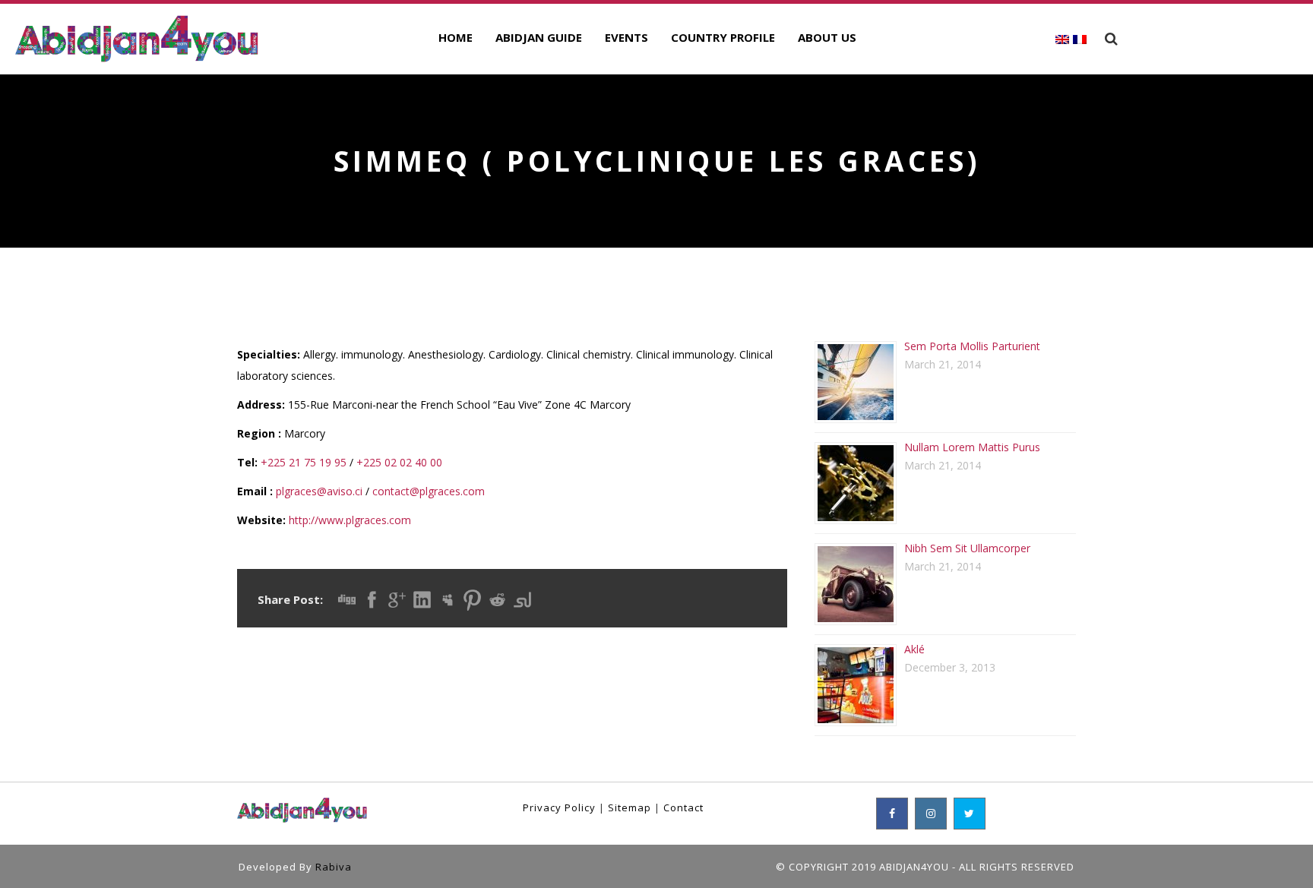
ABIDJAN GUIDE (538, 37)
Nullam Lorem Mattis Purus (972, 447)
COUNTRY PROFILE (723, 37)
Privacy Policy (559, 807)
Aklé (914, 649)
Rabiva (333, 867)
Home (455, 37)
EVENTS (626, 37)
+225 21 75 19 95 (303, 462)
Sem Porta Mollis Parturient (972, 346)
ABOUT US (827, 37)
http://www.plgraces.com (350, 520)
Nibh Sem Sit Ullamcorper (967, 548)
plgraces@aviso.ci (319, 491)
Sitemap (629, 807)
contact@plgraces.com (428, 491)
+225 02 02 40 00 (399, 462)
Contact (683, 807)
